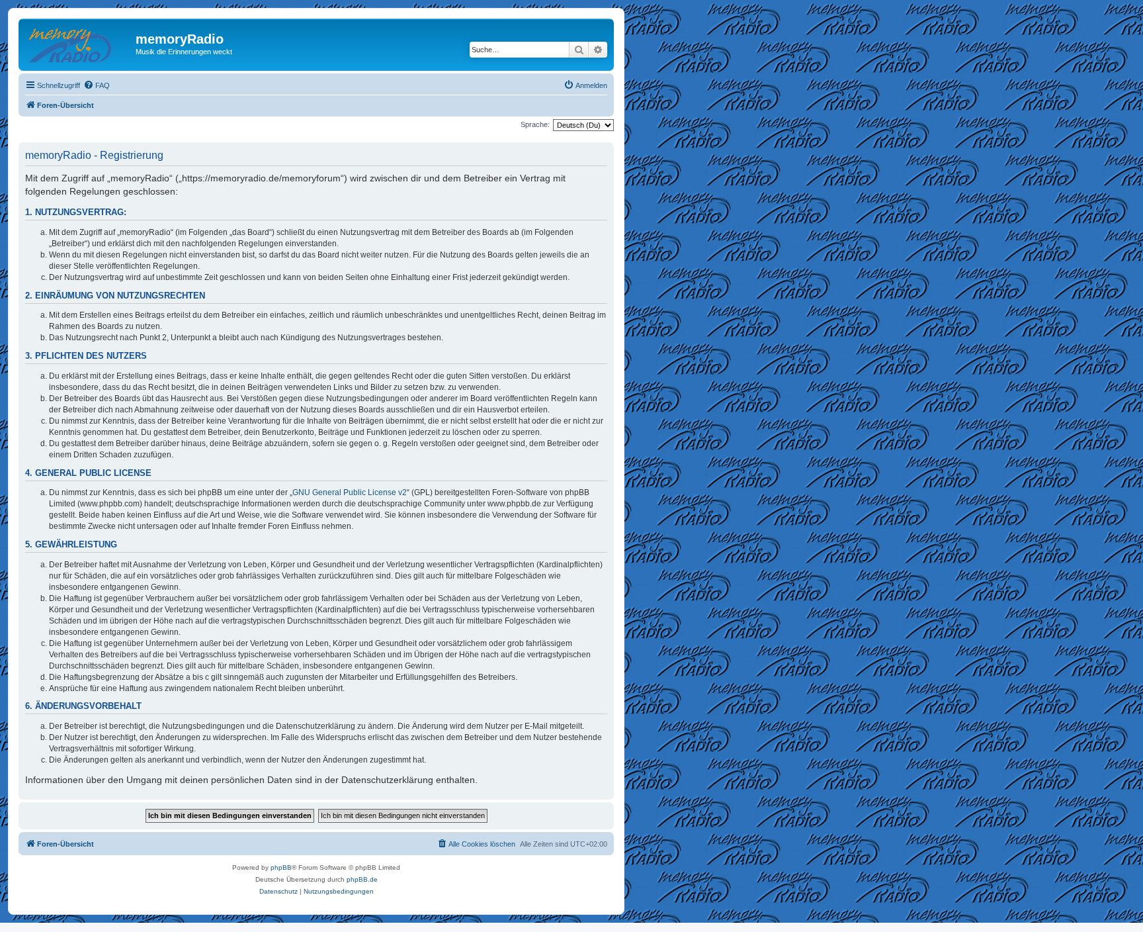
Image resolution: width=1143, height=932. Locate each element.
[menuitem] (96, 85)
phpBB (281, 867)
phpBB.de (362, 879)
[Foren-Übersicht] (79, 43)
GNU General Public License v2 (349, 492)
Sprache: (535, 124)
